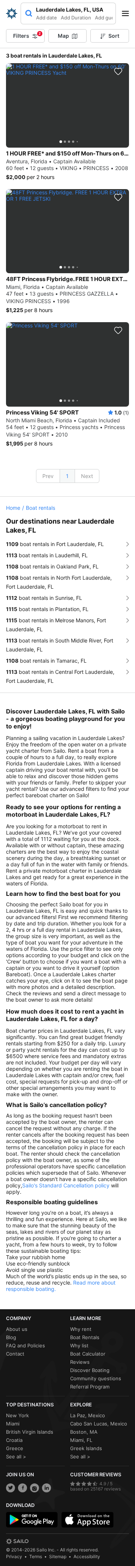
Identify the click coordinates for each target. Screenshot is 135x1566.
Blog (11, 1337)
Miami (13, 1424)
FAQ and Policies (25, 1345)
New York (17, 1415)
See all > (16, 1456)
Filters (27, 35)
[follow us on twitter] (10, 1487)
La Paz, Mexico (87, 1415)
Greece (14, 1448)
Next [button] (87, 476)
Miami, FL (81, 1440)
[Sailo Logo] (11, 13)
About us (16, 1329)
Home (13, 508)
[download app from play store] (32, 1520)
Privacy (14, 1556)
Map (63, 36)
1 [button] (67, 476)
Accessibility (87, 1556)
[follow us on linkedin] (46, 1487)
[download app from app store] (87, 1520)
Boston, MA (84, 1432)
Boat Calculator (87, 1354)
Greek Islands (86, 1448)
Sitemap (57, 1556)
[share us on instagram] (34, 1487)
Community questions (95, 1378)
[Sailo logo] (17, 1541)
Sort (113, 36)
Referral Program (90, 1387)
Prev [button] (48, 476)
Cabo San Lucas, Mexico (98, 1424)
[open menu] (128, 13)
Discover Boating (90, 1370)
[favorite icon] (118, 71)
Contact (15, 1354)
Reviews (80, 1362)
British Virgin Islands (29, 1432)
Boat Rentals (84, 1337)
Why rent (81, 1329)
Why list (79, 1345)
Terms (35, 1556)
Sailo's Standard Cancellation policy (66, 1185)
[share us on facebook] (22, 1487)
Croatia (14, 1440)
